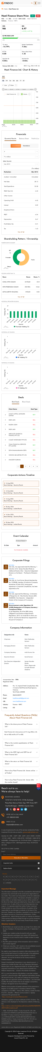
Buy (33, 15)
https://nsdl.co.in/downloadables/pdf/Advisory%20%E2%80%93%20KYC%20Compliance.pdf (20, 1007)
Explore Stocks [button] (7, 868)
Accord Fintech (18, 1038)
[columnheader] (18, 409)
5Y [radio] (23, 81)
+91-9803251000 (12, 817)
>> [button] (37, 466)
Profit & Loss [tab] (36, 138)
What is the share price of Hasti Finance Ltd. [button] (18, 725)
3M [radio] (14, 81)
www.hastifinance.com (19, 701)
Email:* (3, 851)
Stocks (6, 9)
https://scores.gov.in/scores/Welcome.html (14, 997)
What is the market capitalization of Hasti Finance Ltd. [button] (19, 744)
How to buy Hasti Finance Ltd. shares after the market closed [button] (19, 781)
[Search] (31, 3)
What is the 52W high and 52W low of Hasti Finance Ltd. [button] (18, 753)
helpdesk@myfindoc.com (14, 825)
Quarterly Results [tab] (10, 138)
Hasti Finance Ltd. (14, 9)
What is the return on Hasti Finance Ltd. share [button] (18, 762)
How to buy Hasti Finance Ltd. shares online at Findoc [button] (20, 772)
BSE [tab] (3, 77)
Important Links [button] (8, 863)
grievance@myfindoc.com (30, 832)
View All (20, 232)
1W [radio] (7, 81)
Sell (38, 15)
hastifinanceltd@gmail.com (21, 698)
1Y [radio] (20, 81)
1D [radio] (3, 81)
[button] (4, 85)
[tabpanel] (21, 105)
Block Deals (26, 402)
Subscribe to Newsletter (21, 858)
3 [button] (29, 466)
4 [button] (33, 466)
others (8, 883)
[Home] (2, 8)
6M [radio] (17, 81)
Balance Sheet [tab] (24, 138)
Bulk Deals (15, 402)
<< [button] (18, 466)
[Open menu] (39, 3)
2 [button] (25, 466)
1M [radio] (10, 81)
